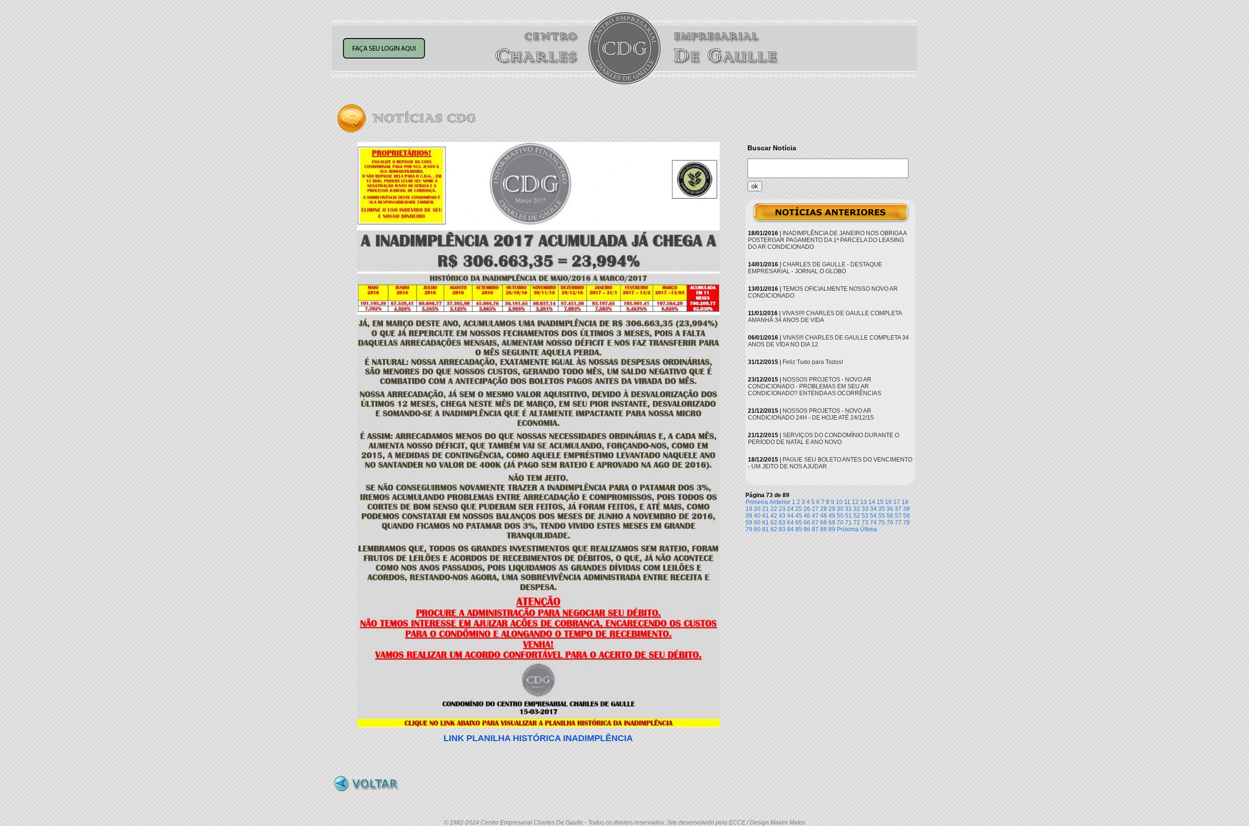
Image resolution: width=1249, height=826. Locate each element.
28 (823, 508)
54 (873, 515)
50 (840, 515)
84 (790, 529)
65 (798, 522)
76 (889, 522)
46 (807, 515)
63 (782, 522)
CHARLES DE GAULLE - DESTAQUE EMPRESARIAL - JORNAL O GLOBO (815, 268)
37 (898, 508)
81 (765, 529)
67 (815, 522)
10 (839, 502)
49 (831, 515)
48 (823, 515)
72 (856, 522)
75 (881, 522)
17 (896, 502)
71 (848, 522)
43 (782, 515)
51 (848, 515)
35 (881, 508)
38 (906, 508)
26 (807, 508)
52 (856, 515)
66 (807, 522)
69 (831, 522)
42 (773, 515)
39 (748, 515)
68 (823, 522)
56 (889, 515)
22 (773, 508)
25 (798, 508)
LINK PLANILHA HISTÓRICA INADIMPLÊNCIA (538, 738)
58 (906, 515)
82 (773, 529)
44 (790, 515)
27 (815, 508)
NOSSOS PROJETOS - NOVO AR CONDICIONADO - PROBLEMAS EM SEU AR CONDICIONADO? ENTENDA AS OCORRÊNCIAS (814, 386)
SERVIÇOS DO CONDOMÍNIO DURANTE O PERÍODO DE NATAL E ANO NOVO (823, 438)
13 (863, 502)
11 (847, 502)
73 (865, 522)
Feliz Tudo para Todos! (813, 362)
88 (823, 529)
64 (790, 522)
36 (889, 508)
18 (905, 502)
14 (871, 502)
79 (748, 529)
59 (748, 522)
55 (881, 515)
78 (906, 522)
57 (898, 515)
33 (865, 508)
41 (765, 515)
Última (868, 529)
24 (790, 508)
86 (807, 529)
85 (798, 529)
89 (831, 529)
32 (856, 508)
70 (840, 522)
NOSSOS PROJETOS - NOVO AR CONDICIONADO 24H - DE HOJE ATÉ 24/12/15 (811, 414)
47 (815, 515)
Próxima (848, 529)
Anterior (779, 502)
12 (855, 502)
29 (831, 508)
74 (873, 522)
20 (757, 508)
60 (757, 522)
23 (782, 508)
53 (865, 515)
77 (898, 522)
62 (773, 522)
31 (848, 508)
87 (815, 529)
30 (840, 508)
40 (757, 515)
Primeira (756, 502)
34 (873, 508)
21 (765, 508)
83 (782, 529)
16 (888, 502)
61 (765, 522)
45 (798, 515)
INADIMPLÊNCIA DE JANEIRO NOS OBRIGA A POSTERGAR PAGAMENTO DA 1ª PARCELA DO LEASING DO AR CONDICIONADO (827, 240)
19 (748, 508)
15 (880, 502)
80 (757, 529)
